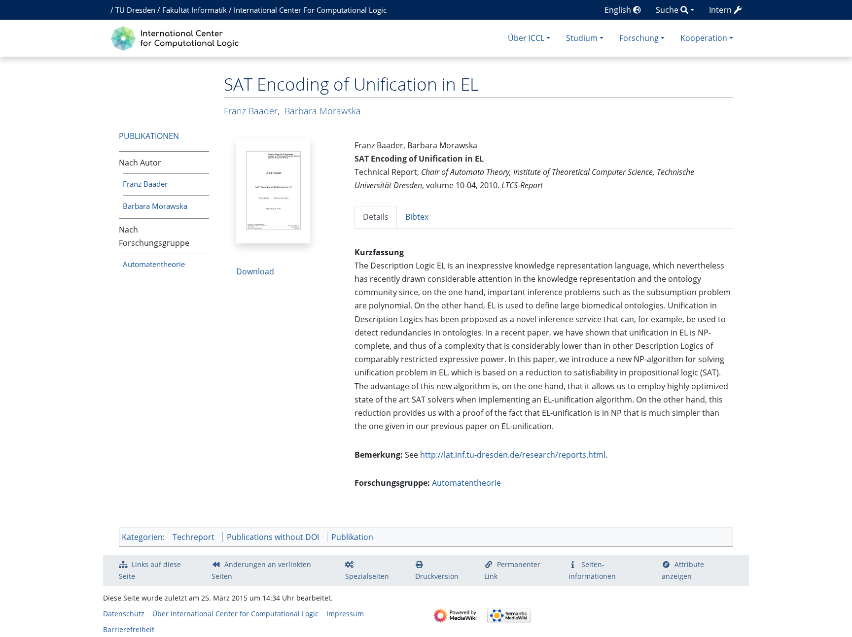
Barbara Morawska (155, 206)
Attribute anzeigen (683, 570)
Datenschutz (123, 613)
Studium (582, 38)
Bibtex (416, 216)
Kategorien (142, 537)
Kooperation (703, 38)
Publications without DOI (273, 537)
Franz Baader (145, 184)
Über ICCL (526, 38)
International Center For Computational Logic (310, 10)
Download (255, 271)
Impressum (345, 613)
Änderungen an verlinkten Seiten (261, 570)
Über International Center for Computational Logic (235, 613)
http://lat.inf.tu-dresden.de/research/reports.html (512, 454)
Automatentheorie (154, 264)
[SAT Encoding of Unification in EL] (273, 190)
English (618, 9)
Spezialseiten (367, 576)
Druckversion (437, 576)
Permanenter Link (512, 570)
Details (376, 216)
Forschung (639, 38)
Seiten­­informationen (592, 570)
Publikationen (149, 136)
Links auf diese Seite (150, 570)
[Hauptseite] (177, 37)
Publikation (352, 537)
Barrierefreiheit (128, 629)
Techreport (193, 537)
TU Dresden (135, 10)
